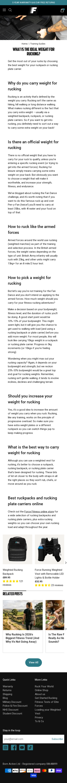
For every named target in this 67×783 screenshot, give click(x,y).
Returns (7, 690)
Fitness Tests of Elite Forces (47, 703)
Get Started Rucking (46, 698)
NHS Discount (10, 709)
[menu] (4, 10)
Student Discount (12, 713)
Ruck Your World (44, 686)
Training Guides (37, 44)
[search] (10, 10)
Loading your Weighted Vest (48, 711)
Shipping (7, 694)
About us (40, 694)
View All (33, 662)
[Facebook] (13, 748)
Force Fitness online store (39, 511)
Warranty (8, 686)
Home (24, 44)
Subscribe (57, 739)
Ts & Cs (39, 721)
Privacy (39, 717)
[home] (33, 10)
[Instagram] (5, 748)
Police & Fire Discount (15, 705)
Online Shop (41, 690)
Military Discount (12, 702)
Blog (5, 698)
